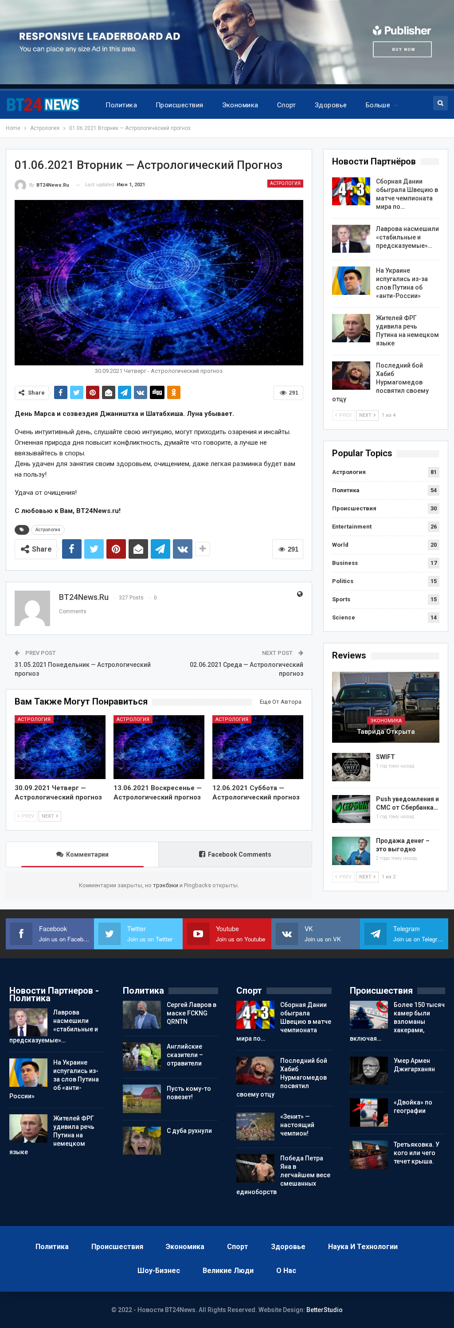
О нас (286, 1270)
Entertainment (352, 526)
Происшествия (180, 105)
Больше (378, 105)
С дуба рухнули (189, 1130)
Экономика (240, 105)
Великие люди (228, 1270)
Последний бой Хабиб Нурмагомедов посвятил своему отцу (380, 382)
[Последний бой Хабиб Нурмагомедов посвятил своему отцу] (351, 375)
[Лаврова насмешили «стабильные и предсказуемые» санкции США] (351, 239)
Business (345, 563)
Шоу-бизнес (158, 1270)
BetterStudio (324, 1309)
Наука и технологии (363, 1246)
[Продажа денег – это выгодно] (351, 851)
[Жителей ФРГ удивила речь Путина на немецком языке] (351, 328)
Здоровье (331, 105)
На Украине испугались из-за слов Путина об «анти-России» (54, 1079)
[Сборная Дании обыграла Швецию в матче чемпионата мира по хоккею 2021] (351, 191)
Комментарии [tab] (87, 854)
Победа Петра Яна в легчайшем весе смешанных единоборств (283, 1175)
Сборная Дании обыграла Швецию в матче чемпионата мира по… (283, 1021)
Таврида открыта (386, 732)
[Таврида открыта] (385, 707)
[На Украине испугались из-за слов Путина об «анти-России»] (351, 280)
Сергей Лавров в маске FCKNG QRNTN (191, 1013)
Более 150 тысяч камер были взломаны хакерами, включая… (397, 1021)
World (340, 544)
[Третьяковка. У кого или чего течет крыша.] (369, 1154)
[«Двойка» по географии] (369, 1112)
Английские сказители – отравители (185, 1055)
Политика (121, 105)
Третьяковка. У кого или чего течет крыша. (416, 1153)
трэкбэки (166, 885)
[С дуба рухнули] (142, 1141)
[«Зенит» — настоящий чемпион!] (255, 1127)
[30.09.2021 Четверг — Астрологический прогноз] (60, 747)
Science (343, 617)
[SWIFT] (351, 767)
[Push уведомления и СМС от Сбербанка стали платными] (351, 809)
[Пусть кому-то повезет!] (142, 1099)
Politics (342, 581)
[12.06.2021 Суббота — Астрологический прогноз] (257, 747)
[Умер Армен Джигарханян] (369, 1071)
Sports (341, 599)
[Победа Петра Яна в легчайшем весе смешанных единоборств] (255, 1168)
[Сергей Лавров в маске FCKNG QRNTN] (142, 1015)
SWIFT (385, 756)
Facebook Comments (239, 854)
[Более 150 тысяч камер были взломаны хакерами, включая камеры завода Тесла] (369, 1015)
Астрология (285, 183)
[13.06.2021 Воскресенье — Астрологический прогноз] (159, 747)
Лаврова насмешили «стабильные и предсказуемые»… (407, 237)
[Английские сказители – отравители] (142, 1056)
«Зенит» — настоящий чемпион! (297, 1125)
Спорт (286, 105)
